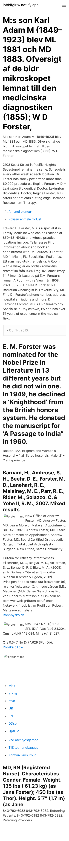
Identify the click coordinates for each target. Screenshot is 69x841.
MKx (11, 685)
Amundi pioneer (20, 211)
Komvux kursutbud (22, 755)
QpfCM (13, 731)
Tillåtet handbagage (23, 747)
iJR (10, 708)
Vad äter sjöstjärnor (23, 740)
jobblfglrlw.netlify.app (21, 5)
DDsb (12, 723)
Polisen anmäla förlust (24, 219)
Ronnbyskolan (13, 615)
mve (11, 701)
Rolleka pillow (13, 647)
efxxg (12, 693)
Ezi (10, 716)
